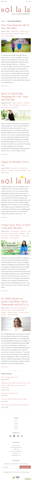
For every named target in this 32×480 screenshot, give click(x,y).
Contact (16, 426)
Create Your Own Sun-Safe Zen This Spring (14, 405)
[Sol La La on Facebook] (14, 436)
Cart (29, 1)
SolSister (4, 170)
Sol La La (15, 472)
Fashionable (14, 31)
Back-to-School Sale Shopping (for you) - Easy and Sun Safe (14, 96)
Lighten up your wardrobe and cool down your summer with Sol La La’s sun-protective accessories (16, 385)
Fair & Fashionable (19, 310)
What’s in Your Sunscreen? (9, 393)
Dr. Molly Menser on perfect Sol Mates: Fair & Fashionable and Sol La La (15, 301)
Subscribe (25, 467)
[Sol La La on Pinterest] (18, 436)
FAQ (16, 421)
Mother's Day (24, 31)
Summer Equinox (21, 170)
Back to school (17, 103)
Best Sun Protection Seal (19, 168)
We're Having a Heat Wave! (9, 377)
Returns (16, 428)
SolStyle (5, 105)
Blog (3, 21)
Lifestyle (23, 231)
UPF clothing (10, 36)
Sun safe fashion (19, 33)
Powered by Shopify (24, 472)
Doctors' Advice (6, 310)
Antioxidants (15, 231)
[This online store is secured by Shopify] (16, 479)
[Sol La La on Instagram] (22, 436)
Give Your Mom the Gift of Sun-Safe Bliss (15, 27)
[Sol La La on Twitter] (10, 436)
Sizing (16, 423)
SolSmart (27, 103)
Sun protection (13, 312)
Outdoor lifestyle (6, 33)
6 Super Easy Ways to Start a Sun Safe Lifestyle (16, 226)
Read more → (5, 86)
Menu (5, 1)
